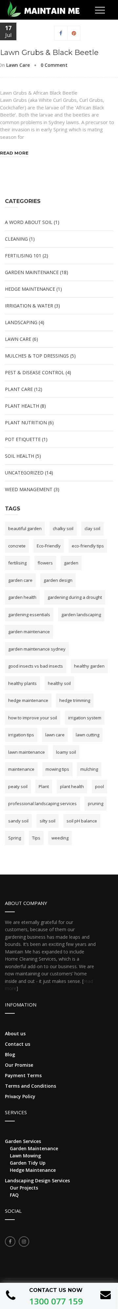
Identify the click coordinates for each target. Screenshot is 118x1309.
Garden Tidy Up (28, 1163)
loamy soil (66, 752)
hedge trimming (74, 700)
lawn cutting (87, 735)
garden (71, 563)
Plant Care (19, 389)
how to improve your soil (32, 718)
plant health (72, 786)
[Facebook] (60, 33)
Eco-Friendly (49, 546)
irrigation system (84, 718)
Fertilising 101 (23, 255)
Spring (14, 838)
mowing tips (57, 769)
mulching (89, 769)
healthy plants (22, 683)
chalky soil (63, 528)
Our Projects (24, 1188)
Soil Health (19, 456)
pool (99, 786)
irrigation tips (21, 735)
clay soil (92, 528)
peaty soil (18, 786)
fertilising (17, 563)
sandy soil (18, 821)
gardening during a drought (75, 597)
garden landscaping (81, 615)
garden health (22, 597)
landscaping (21, 322)
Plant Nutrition (26, 422)
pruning (95, 803)
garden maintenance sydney (37, 649)
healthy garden (89, 666)
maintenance (21, 769)
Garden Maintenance (32, 272)
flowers (45, 563)
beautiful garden (25, 528)
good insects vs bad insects (35, 666)
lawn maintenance (26, 752)
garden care (20, 580)
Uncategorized (24, 473)
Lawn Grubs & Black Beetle (49, 52)
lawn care (55, 735)
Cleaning (16, 239)
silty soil (47, 821)
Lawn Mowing (25, 1155)
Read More (14, 153)
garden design (58, 580)
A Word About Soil (28, 222)
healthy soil (59, 683)
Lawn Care (18, 65)
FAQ (14, 1195)
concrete (17, 546)
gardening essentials (29, 615)
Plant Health (22, 406)
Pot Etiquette (23, 439)
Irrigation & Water (29, 306)
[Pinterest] (74, 33)
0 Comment (54, 65)
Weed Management (28, 489)
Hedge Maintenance (30, 289)
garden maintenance (29, 632)
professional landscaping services (42, 803)
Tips (36, 838)
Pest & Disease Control (34, 372)
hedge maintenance (28, 700)
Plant (44, 786)
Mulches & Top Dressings (37, 356)
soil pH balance (82, 821)
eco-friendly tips (88, 546)
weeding (60, 838)
